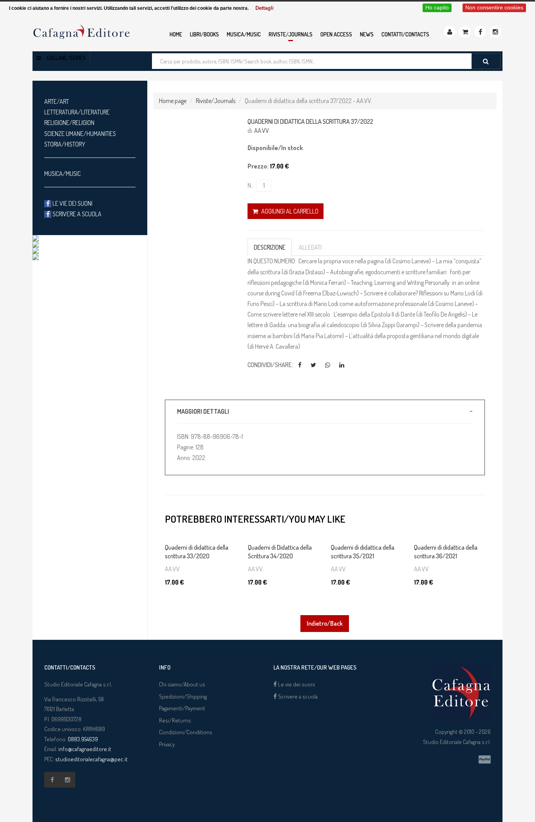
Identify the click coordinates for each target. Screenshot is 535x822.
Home (176, 34)
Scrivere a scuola (76, 214)
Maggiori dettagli (203, 411)
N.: (250, 185)
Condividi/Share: (270, 365)
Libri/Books (204, 34)
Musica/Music (244, 34)
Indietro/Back (325, 623)
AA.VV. (262, 130)
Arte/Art (56, 101)
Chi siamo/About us (182, 684)
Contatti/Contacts (405, 34)
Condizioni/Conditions (185, 732)
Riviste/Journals (291, 34)
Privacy (167, 744)
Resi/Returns (175, 720)
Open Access (336, 34)
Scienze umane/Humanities (80, 134)
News (367, 34)
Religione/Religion (69, 123)
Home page (172, 101)
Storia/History (64, 144)
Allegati (310, 247)
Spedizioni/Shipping (183, 696)
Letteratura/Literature (77, 112)
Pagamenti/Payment (182, 708)
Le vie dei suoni (71, 203)
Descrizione (270, 247)
